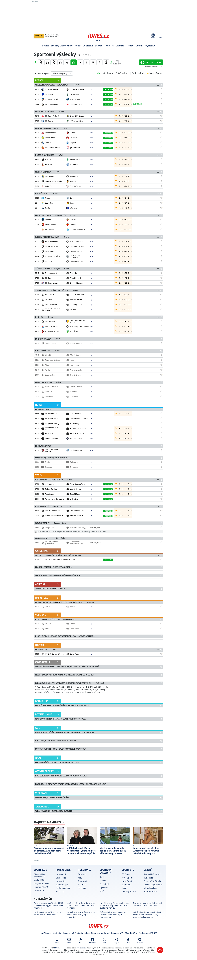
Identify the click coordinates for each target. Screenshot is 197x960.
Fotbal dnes (63, 869)
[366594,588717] (161, 484)
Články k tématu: (44, 531)
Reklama (66, 933)
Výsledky (150, 45)
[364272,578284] (161, 321)
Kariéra (133, 933)
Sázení (148, 869)
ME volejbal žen (150, 888)
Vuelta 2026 (39, 880)
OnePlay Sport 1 (129, 891)
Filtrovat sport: (42, 73)
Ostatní (139, 45)
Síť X (104, 942)
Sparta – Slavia (150, 891)
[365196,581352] (161, 309)
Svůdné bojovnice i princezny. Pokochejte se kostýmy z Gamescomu (113, 914)
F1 (113, 45)
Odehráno (108, 73)
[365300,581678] (161, 207)
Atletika (120, 45)
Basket (98, 45)
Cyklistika (88, 45)
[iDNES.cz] (98, 35)
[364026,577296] (161, 104)
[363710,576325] (161, 450)
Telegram (139, 942)
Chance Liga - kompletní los (40, 875)
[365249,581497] (161, 256)
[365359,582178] (161, 423)
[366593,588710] (161, 510)
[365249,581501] (161, 251)
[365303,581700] (161, 132)
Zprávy (102, 845)
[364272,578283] (161, 331)
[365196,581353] (161, 294)
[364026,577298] (161, 89)
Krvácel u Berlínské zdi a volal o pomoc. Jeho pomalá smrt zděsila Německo (81, 905)
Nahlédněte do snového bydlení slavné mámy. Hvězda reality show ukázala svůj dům (147, 914)
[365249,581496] (161, 261)
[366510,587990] (161, 396)
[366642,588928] (161, 542)
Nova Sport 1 (127, 878)
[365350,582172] (161, 164)
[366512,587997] (161, 467)
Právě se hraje (122, 73)
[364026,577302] (161, 99)
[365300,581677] (161, 202)
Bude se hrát (138, 73)
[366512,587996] (161, 462)
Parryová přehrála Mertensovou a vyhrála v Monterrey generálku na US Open (79, 532)
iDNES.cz (98, 926)
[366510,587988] (161, 386)
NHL (80, 878)
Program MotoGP (41, 887)
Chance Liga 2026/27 (153, 884)
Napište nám (45, 933)
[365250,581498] (161, 273)
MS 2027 (82, 884)
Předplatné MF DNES (147, 933)
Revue (135, 845)
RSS (80, 942)
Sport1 (125, 888)
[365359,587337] (161, 428)
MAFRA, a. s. (59, 948)
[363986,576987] (161, 120)
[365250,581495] (161, 283)
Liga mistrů (61, 881)
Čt (54, 62)
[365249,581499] (161, 241)
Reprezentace (84, 881)
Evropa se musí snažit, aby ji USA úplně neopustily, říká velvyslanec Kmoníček (48, 905)
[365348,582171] (161, 181)
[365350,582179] (161, 159)
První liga (82, 888)
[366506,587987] (161, 343)
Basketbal (104, 884)
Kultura (70, 845)
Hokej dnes (84, 869)
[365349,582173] (161, 224)
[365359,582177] (161, 418)
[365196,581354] (161, 299)
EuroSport (126, 884)
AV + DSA (124, 933)
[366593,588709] (161, 515)
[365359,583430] (161, 438)
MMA (102, 891)
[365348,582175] (161, 176)
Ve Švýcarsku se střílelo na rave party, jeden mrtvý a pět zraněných (81, 914)
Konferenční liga (63, 888)
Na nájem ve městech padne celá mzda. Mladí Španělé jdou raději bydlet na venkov (114, 905)
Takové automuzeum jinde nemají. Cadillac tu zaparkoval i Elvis (148, 904)
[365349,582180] (161, 219)
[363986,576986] (161, 115)
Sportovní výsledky (106, 871)
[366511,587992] (161, 360)
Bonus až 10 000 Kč (152, 881)
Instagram (116, 942)
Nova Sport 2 (127, 881)
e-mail (69, 942)
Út (41, 62)
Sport (98, 40)
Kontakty (57, 933)
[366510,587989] (161, 391)
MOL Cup (60, 891)
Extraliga (82, 874)
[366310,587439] (161, 559)
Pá (60, 62)
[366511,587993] (161, 365)
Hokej (78, 45)
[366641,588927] (161, 527)
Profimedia (81, 948)
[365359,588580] (161, 413)
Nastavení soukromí (100, 933)
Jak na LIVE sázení (152, 874)
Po (80, 62)
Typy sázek (149, 878)
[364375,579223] (161, 653)
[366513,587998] (161, 606)
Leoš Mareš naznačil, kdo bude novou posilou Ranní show (47, 913)
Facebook (92, 942)
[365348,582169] (161, 186)
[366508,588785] (161, 628)
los (158, 85)
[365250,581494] (161, 278)
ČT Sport (126, 874)
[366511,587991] (161, 355)
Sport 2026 (40, 869)
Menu (160, 37)
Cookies (115, 933)
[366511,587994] (161, 370)
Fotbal (45, 45)
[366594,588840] (161, 494)
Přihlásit (153, 37)
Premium (39, 36)
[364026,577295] (161, 94)
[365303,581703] (161, 137)
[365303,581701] (161, 147)
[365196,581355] (161, 304)
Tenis (107, 45)
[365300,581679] (161, 198)
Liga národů (39, 890)
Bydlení (37, 845)
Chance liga (61, 878)
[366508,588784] (161, 623)
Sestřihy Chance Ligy (62, 45)
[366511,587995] (161, 374)
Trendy (129, 45)
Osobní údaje (83, 933)
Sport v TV (128, 869)
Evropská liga (62, 884)
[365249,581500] (161, 246)
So (67, 62)
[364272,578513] (161, 326)
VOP (74, 933)
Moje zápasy (155, 73)
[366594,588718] (161, 499)
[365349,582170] (161, 229)
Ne (73, 62)
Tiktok (128, 942)
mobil (57, 942)
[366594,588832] (161, 489)
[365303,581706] (161, 142)
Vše (99, 73)
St (47, 62)
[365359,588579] (161, 433)
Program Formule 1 (42, 883)
